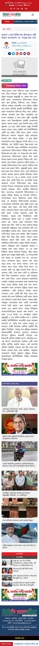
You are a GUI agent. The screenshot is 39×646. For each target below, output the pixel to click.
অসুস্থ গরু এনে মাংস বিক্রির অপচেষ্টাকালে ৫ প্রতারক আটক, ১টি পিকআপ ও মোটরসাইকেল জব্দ (24, 563)
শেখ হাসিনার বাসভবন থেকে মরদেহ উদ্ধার (17, 520)
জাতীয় (8, 29)
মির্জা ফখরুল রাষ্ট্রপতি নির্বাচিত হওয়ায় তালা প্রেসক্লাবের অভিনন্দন (18, 437)
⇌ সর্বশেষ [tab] (19, 554)
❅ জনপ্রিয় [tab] (19, 557)
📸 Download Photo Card (14, 85)
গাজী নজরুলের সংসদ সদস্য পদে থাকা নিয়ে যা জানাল (19, 546)
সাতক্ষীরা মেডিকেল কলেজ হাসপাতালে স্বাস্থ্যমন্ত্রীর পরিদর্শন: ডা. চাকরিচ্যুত (16, 494)
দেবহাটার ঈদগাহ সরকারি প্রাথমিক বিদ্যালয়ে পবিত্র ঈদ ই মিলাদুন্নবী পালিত (24, 585)
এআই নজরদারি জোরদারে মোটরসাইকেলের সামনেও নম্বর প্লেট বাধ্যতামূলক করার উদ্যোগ (18, 465)
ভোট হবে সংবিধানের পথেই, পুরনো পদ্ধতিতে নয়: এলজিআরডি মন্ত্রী (18, 410)
